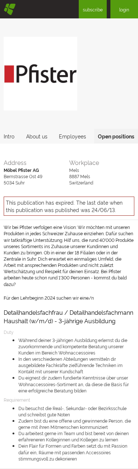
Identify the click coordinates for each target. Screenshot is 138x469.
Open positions (116, 136)
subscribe (93, 9)
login (124, 9)
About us (36, 136)
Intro (9, 136)
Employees (72, 136)
